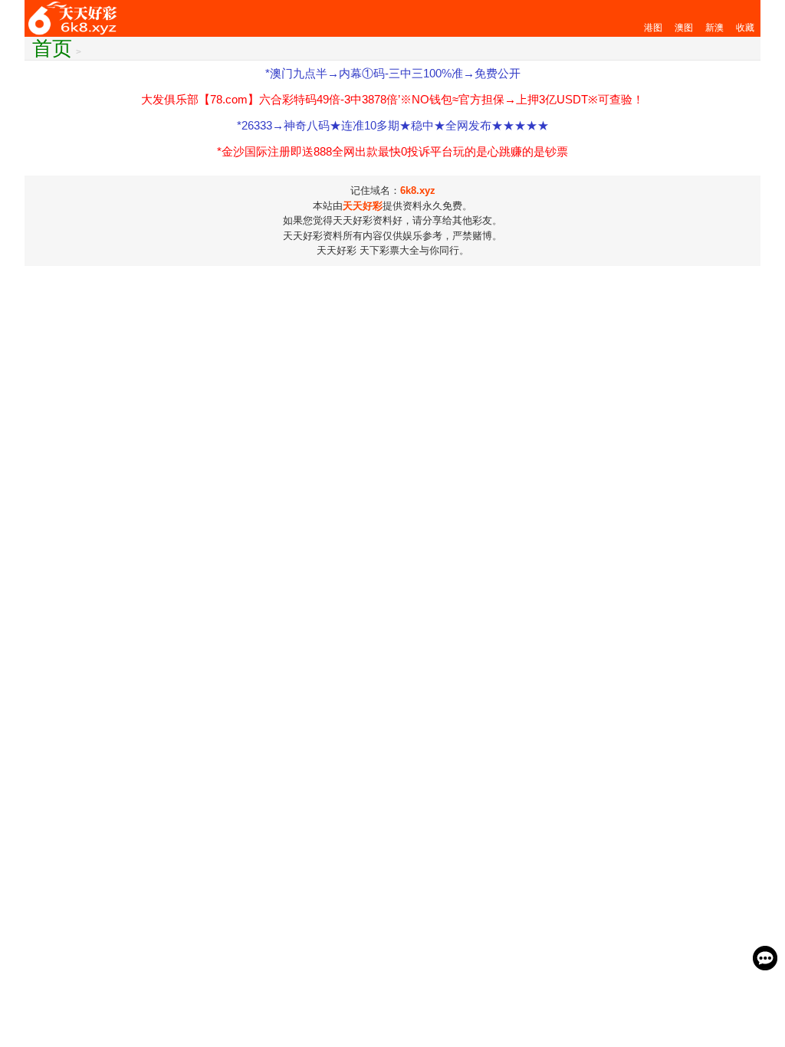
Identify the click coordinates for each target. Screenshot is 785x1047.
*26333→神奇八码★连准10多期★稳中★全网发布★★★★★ (393, 125)
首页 (52, 48)
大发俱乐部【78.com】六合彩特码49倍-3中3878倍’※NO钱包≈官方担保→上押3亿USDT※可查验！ (392, 99)
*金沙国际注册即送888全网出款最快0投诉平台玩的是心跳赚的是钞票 (392, 151)
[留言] (765, 958)
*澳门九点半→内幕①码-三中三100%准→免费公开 (393, 73)
